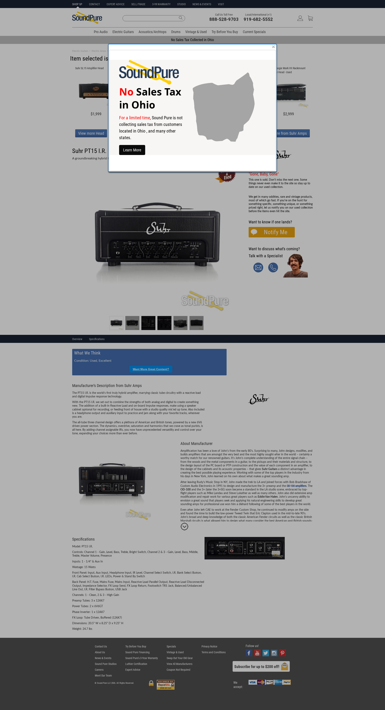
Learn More (132, 150)
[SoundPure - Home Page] (149, 83)
